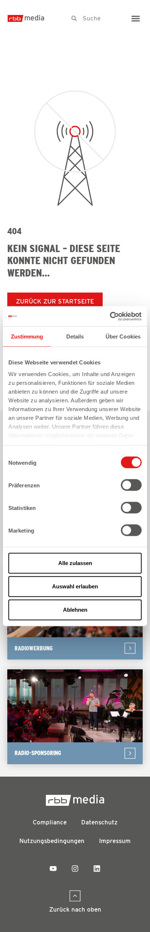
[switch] (131, 485)
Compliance (50, 822)
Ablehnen (75, 610)
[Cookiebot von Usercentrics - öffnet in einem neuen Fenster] (110, 316)
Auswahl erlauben (75, 586)
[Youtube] (53, 868)
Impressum (115, 840)
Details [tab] (75, 336)
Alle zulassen (75, 563)
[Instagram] (75, 868)
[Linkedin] (97, 868)
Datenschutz (99, 822)
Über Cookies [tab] (123, 336)
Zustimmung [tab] (27, 336)
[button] (136, 18)
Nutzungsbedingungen (51, 840)
